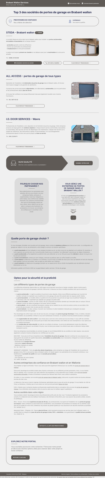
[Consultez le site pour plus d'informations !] (85, 47)
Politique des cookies (93, 474)
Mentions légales (65, 474)
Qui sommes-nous (75, 3)
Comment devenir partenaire (91, 3)
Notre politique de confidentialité (79, 474)
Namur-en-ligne (63, 384)
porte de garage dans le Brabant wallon (49, 377)
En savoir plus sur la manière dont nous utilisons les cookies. (74, 477)
